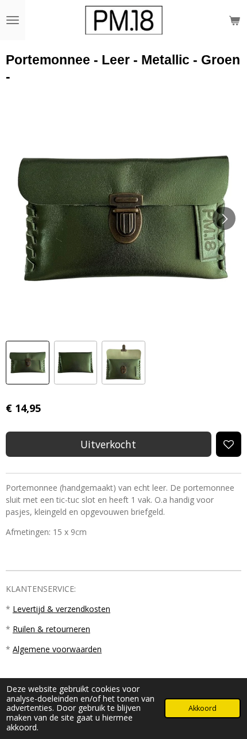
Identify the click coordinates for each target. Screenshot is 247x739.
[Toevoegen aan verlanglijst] (228, 444)
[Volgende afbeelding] (224, 218)
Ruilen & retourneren (51, 628)
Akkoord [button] (202, 708)
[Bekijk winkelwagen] (234, 20)
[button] (27, 362)
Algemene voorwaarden (57, 649)
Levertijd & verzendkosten (61, 608)
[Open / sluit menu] (12, 20)
